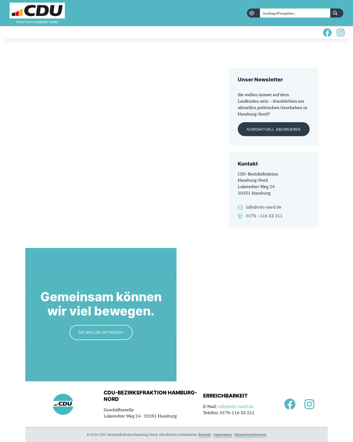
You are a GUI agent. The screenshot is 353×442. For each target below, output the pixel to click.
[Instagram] (340, 32)
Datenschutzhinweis (250, 434)
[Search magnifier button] (336, 13)
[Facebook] (327, 32)
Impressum (223, 434)
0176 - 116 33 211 (264, 215)
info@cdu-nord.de (263, 207)
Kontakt (204, 434)
